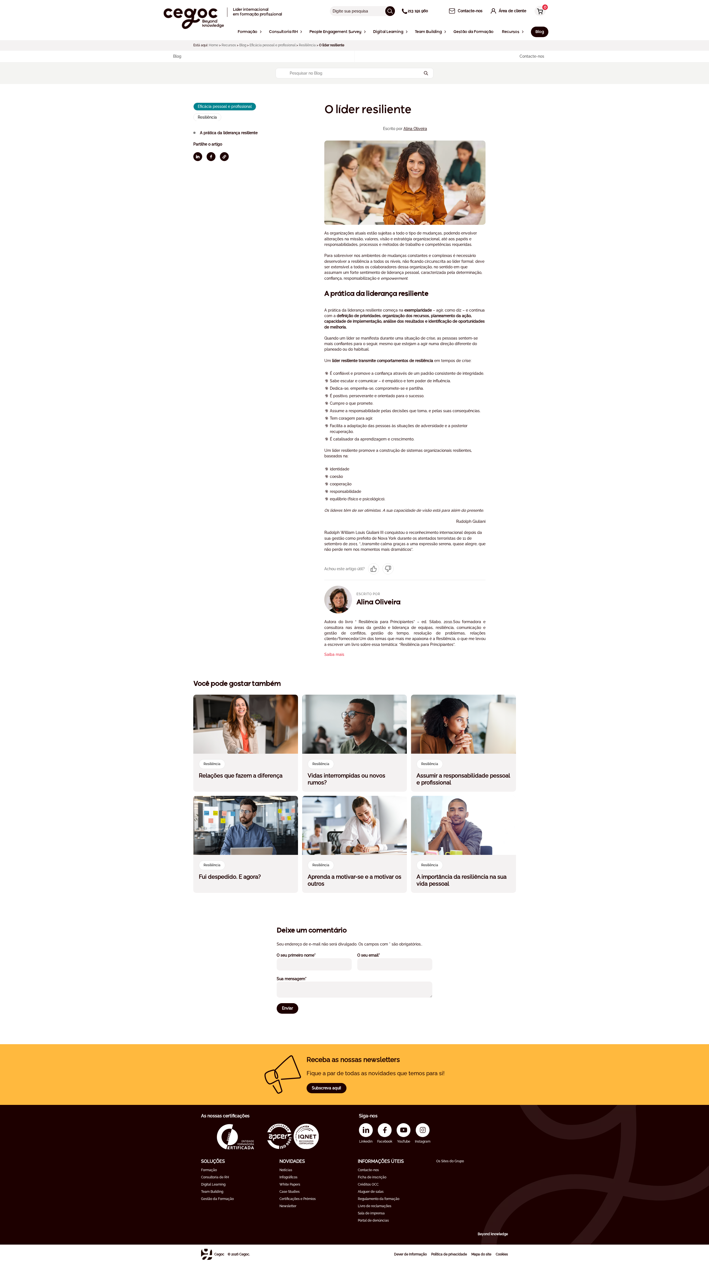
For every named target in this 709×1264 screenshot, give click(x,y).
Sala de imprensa (371, 1213)
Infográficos (288, 1177)
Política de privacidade (449, 1254)
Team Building (212, 1192)
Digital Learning (213, 1184)
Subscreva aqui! (326, 1088)
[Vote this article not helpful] (388, 568)
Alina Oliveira (415, 128)
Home (213, 45)
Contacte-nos (368, 1170)
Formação (209, 1170)
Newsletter (287, 1206)
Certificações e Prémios (297, 1199)
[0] (539, 11)
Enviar (287, 1008)
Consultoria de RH (215, 1177)
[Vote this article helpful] (373, 568)
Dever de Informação (410, 1254)
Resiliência (307, 45)
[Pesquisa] (390, 11)
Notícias (285, 1170)
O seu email (376, 955)
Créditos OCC (368, 1184)
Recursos (229, 45)
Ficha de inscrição (372, 1177)
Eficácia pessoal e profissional (273, 45)
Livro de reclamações (374, 1206)
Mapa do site (481, 1254)
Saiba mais (334, 654)
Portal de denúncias (373, 1220)
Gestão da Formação (217, 1199)
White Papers (289, 1184)
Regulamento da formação (378, 1199)
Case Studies (289, 1192)
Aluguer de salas (371, 1192)
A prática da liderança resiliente (229, 132)
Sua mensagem (299, 978)
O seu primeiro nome (304, 955)
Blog (242, 45)
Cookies (502, 1254)
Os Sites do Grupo (450, 1161)
